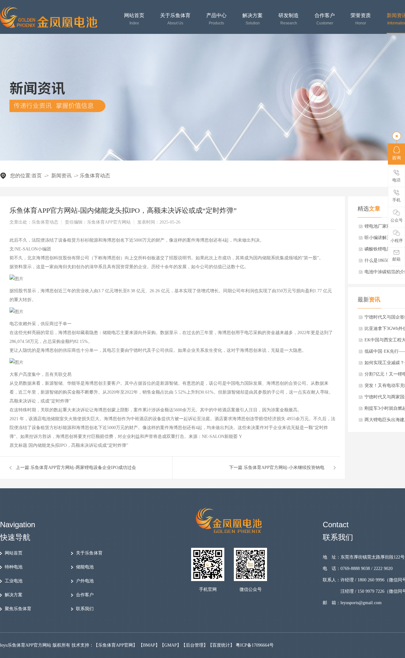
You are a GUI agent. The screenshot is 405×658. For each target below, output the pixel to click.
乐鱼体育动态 (95, 175)
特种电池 (13, 567)
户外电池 (85, 581)
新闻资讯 (61, 175)
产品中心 (216, 19)
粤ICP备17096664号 (255, 645)
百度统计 (221, 645)
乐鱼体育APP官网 (115, 645)
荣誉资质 (361, 19)
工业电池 (13, 581)
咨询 (396, 157)
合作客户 (325, 19)
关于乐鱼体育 (175, 19)
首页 (37, 175)
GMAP (170, 645)
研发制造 (288, 19)
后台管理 (194, 645)
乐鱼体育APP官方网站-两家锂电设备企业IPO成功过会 (83, 467)
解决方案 (252, 19)
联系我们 (85, 608)
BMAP (149, 645)
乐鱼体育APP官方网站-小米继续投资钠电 (284, 467)
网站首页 (134, 19)
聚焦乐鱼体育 (18, 608)
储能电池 (85, 567)
